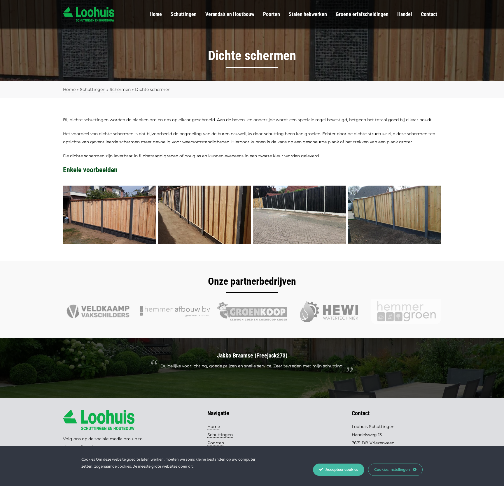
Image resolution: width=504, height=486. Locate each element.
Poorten (271, 14)
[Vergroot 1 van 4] (148, 193)
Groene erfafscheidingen (362, 14)
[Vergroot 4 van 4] (433, 193)
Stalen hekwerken (308, 14)
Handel (404, 14)
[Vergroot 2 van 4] (243, 193)
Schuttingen (184, 14)
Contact (429, 14)
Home (156, 14)
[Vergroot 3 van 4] (338, 193)
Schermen (120, 89)
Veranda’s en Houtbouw (229, 14)
